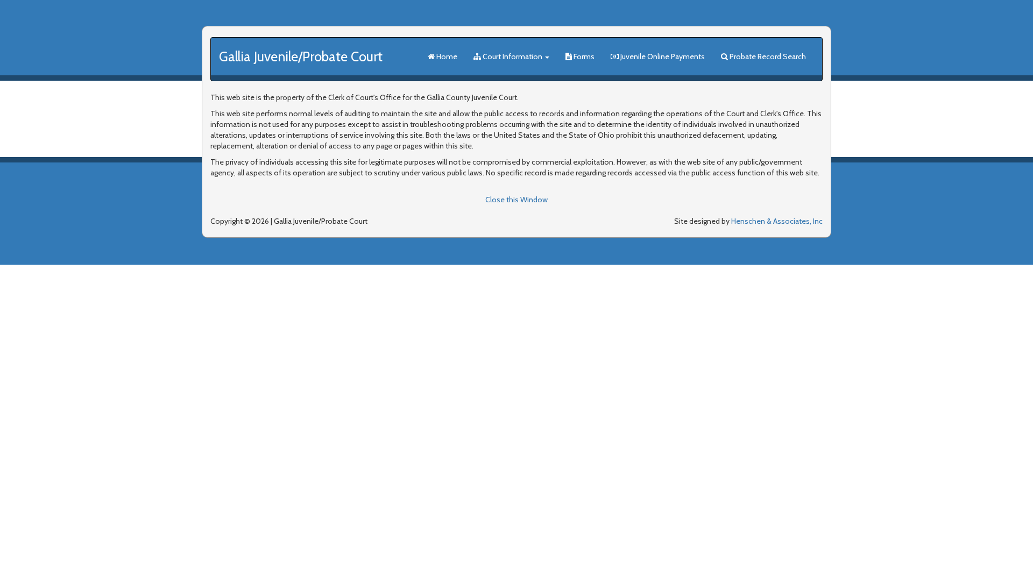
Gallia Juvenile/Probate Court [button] (301, 56)
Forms (583, 56)
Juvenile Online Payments (662, 56)
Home (446, 56)
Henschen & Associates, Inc (777, 221)
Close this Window (516, 199)
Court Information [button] (512, 56)
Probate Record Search (767, 56)
